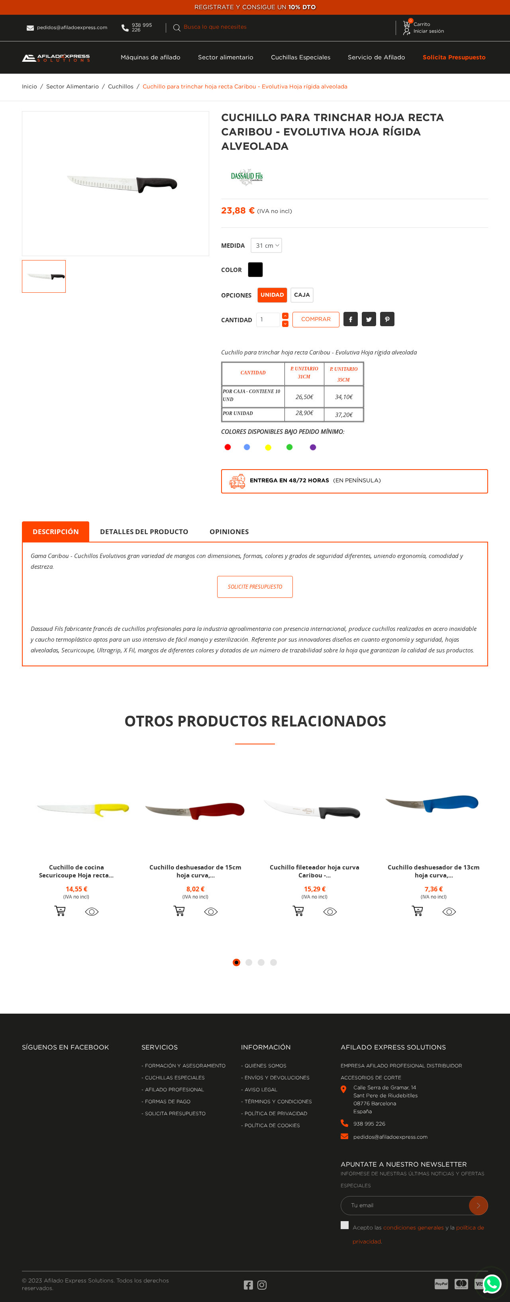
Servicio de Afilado (376, 57)
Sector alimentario (225, 57)
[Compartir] (350, 319)
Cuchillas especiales (174, 1078)
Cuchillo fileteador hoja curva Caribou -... (314, 871)
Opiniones (229, 531)
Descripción (56, 531)
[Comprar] (59, 911)
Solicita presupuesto (174, 1114)
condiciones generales (413, 1228)
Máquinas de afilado (150, 57)
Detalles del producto (144, 531)
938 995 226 (369, 1124)
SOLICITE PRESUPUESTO (255, 586)
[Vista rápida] (92, 911)
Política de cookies (271, 1126)
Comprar (316, 319)
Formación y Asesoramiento (184, 1066)
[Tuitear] (369, 319)
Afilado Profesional (173, 1090)
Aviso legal (260, 1090)
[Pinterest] (387, 319)
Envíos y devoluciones (276, 1078)
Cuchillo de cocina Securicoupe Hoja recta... (76, 871)
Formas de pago (166, 1102)
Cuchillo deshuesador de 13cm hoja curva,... (434, 871)
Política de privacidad (275, 1114)
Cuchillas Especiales (300, 57)
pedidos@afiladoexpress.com (390, 1137)
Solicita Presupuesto (454, 57)
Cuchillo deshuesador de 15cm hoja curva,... (195, 871)
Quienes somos (264, 1066)
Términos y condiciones (277, 1102)
